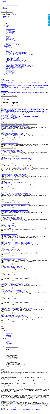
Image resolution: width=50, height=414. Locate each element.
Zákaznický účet (9, 342)
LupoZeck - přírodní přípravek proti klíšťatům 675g (33, 92)
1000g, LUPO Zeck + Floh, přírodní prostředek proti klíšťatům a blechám (16, 307)
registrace (5, 8)
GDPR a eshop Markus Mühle (12, 5)
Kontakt (4, 1)
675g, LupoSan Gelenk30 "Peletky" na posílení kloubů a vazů (13, 290)
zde (12, 376)
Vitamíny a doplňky (7, 46)
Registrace (8, 341)
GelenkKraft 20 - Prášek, (13, 57)
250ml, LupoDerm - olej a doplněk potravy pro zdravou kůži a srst (14, 133)
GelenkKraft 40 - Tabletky (13, 59)
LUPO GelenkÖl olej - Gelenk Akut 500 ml (10, 249)
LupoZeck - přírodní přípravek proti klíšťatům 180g (11, 150)
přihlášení (5, 7)
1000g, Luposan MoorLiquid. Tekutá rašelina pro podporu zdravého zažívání (16, 242)
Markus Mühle (6, 80)
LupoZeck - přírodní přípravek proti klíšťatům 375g (11, 217)
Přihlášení (8, 340)
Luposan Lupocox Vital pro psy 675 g (8, 274)
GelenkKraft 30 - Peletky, (13, 58)
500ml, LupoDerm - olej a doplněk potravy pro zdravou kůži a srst (14, 210)
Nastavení (3, 374)
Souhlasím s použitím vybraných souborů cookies (11, 409)
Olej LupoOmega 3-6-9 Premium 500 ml (9, 234)
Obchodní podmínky (7, 3)
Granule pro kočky (7, 45)
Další (2, 326)
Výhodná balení (6, 74)
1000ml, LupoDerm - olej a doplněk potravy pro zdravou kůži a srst (14, 283)
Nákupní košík (9, 344)
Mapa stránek (8, 335)
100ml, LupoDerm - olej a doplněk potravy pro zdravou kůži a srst (14, 125)
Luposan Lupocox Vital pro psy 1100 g (9, 298)
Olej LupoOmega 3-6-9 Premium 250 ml (9, 141)
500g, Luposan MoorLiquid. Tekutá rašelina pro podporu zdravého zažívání (16, 158)
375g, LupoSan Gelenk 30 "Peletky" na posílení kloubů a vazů (13, 258)
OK (5, 374)
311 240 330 (13, 14)
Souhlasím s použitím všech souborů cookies (30, 409)
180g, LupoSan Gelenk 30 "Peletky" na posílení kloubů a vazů (13, 182)
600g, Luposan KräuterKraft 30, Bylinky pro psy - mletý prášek (14, 174)
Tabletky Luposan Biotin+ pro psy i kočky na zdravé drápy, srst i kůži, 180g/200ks (18, 165)
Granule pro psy (6, 25)
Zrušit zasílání (3, 98)
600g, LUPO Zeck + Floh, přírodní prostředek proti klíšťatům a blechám (15, 193)
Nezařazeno (15, 80)
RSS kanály (8, 336)
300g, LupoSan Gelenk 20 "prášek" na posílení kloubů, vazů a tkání (15, 202)
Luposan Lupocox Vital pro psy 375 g (8, 225)
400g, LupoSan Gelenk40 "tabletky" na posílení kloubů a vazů (13, 315)
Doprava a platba (6, 2)
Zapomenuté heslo (9, 343)
